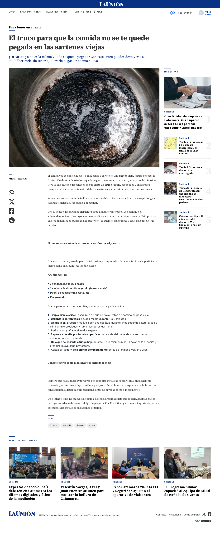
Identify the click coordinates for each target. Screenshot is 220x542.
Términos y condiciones (99, 515)
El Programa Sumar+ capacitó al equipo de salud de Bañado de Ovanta (187, 491)
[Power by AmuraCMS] (203, 521)
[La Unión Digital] (112, 4)
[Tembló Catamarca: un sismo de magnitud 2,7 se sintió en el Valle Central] (170, 142)
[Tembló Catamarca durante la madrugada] (170, 168)
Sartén (80, 425)
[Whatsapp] (26, 192)
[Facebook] (26, 211)
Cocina (53, 425)
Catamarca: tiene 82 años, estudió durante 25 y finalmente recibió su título (191, 222)
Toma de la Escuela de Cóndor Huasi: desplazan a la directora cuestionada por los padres (191, 195)
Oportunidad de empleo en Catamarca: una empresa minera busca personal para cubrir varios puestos (183, 122)
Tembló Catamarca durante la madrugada (190, 170)
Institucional (174, 514)
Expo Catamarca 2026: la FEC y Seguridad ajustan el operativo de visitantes (135, 491)
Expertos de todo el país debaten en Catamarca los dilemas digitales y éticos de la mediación (30, 493)
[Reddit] (26, 220)
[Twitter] (26, 202)
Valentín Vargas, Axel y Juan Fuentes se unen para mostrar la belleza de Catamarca (83, 493)
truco (92, 425)
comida (67, 425)
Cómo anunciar (192, 514)
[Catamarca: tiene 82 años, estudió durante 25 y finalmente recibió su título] (170, 217)
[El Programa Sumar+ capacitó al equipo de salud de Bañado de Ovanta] (187, 463)
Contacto (161, 514)
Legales (115, 515)
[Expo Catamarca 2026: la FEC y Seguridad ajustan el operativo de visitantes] (135, 463)
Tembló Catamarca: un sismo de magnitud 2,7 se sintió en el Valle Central (191, 148)
